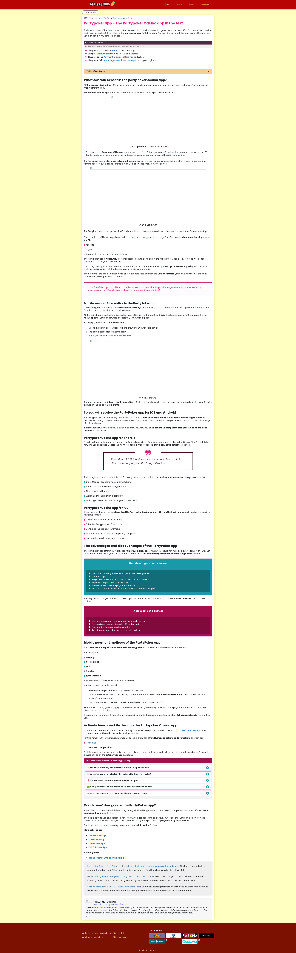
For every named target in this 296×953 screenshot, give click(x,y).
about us (121, 937)
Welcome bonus (190, 730)
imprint (120, 933)
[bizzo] (173, 941)
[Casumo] (189, 941)
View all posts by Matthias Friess (110, 904)
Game (191, 4)
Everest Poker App (97, 835)
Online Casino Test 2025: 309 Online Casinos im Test (113, 886)
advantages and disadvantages (119, 60)
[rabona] (189, 935)
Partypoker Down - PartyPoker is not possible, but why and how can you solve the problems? (133, 866)
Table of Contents (95, 71)
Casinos (166, 4)
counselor (204, 4)
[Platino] (157, 941)
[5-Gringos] (157, 935)
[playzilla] (206, 941)
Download (104, 53)
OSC (85, 18)
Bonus (179, 4)
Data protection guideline (98, 933)
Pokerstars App (96, 839)
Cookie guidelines (94, 937)
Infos (114, 50)
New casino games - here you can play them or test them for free (121, 876)
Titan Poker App (96, 843)
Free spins (90, 742)
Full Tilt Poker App (97, 847)
